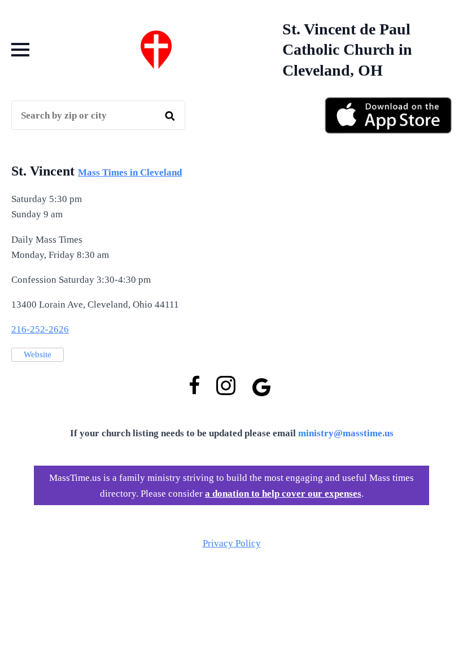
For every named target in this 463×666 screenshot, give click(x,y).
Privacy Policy (232, 543)
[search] (170, 115)
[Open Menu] (20, 50)
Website (37, 354)
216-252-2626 (40, 329)
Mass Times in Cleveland (130, 172)
